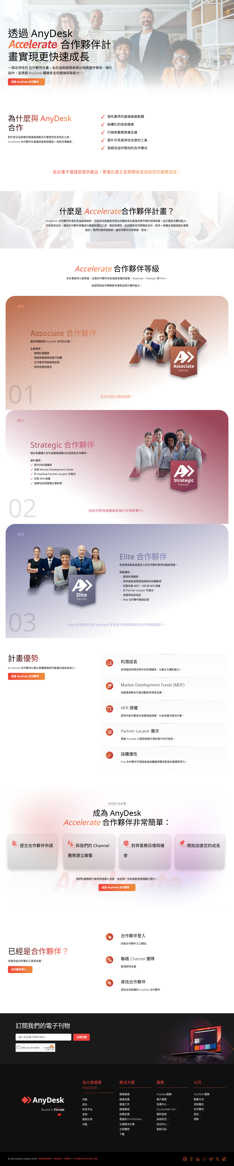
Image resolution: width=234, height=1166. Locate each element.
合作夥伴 (199, 1109)
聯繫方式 (199, 1099)
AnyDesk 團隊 (201, 1094)
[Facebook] (191, 1159)
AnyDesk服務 (164, 1094)
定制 (84, 1114)
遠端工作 (124, 1104)
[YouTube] (204, 1159)
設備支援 (124, 1114)
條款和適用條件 (45, 1158)
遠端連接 (124, 1109)
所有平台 (87, 1109)
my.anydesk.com (166, 1109)
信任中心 (161, 1124)
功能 (84, 1099)
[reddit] (211, 1159)
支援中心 (161, 1104)
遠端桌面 (124, 1094)
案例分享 (87, 1119)
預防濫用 (161, 1114)
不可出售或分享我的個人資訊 (85, 1158)
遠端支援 (124, 1099)
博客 (196, 1119)
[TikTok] (224, 1159)
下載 (121, 1134)
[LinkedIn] (198, 1159)
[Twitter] (218, 1159)
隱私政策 (58, 1158)
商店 (196, 1114)
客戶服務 (161, 1099)
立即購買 (124, 1129)
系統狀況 (161, 1119)
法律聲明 (67, 1158)
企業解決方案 (127, 1124)
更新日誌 (161, 1129)
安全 (84, 1104)
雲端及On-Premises (130, 1119)
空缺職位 (199, 1104)
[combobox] (61, 1114)
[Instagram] (185, 1159)
